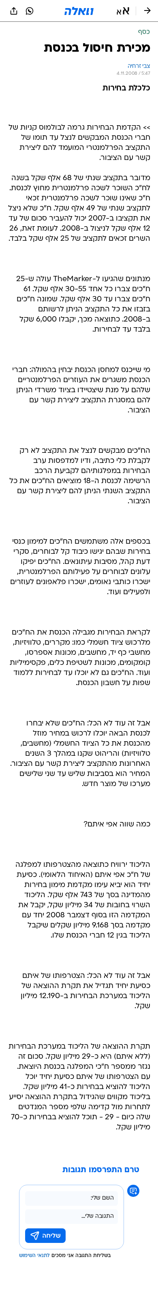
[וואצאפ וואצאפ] (30, 11)
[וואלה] (79, 11)
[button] (123, 11)
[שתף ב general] (13, 10)
